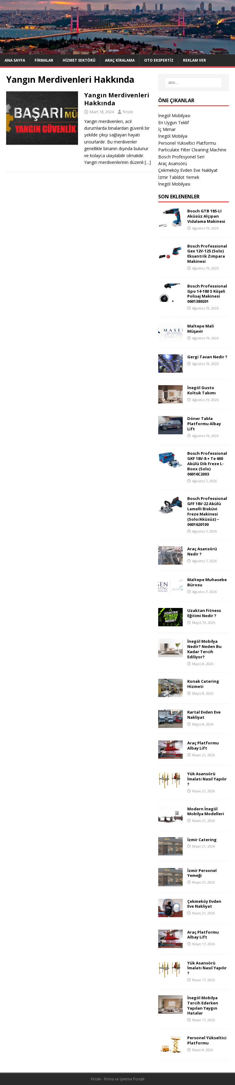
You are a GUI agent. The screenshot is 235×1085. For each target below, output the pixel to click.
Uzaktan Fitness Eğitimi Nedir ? (204, 613)
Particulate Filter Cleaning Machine (192, 150)
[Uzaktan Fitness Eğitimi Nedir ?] (170, 623)
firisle (128, 111)
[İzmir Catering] (170, 852)
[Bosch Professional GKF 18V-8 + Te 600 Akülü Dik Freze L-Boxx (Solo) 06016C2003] (170, 465)
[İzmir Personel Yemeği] (170, 882)
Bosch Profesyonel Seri (181, 157)
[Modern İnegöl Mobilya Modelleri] (170, 821)
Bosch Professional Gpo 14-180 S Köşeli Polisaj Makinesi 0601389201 (207, 293)
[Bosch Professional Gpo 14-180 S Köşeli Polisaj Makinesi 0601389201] (170, 298)
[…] (148, 162)
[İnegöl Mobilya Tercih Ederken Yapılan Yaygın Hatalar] (170, 1010)
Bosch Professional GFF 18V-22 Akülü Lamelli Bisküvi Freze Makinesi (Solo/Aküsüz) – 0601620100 (207, 511)
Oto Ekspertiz (158, 60)
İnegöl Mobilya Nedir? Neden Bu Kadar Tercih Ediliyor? (204, 649)
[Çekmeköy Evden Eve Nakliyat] (170, 913)
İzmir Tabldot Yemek (178, 177)
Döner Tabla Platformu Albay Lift (204, 424)
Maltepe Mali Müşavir (200, 328)
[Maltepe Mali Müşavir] (170, 338)
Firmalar (44, 60)
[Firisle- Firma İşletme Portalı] (117, 51)
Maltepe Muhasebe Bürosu (207, 582)
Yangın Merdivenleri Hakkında (116, 99)
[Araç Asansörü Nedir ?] (170, 561)
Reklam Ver (194, 60)
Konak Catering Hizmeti (203, 683)
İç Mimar (167, 129)
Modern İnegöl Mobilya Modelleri (205, 811)
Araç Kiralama (120, 60)
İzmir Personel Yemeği (202, 873)
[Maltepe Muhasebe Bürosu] (170, 592)
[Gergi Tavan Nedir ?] (170, 369)
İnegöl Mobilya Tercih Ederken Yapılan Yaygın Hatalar (202, 1005)
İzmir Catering (202, 839)
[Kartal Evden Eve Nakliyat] (170, 724)
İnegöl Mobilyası (174, 115)
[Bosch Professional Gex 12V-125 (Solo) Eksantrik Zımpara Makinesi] (170, 258)
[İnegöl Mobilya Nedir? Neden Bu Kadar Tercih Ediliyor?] (170, 653)
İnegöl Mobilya (172, 136)
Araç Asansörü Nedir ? (202, 551)
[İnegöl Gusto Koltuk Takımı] (170, 400)
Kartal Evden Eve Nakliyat (204, 714)
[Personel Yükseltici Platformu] (170, 1050)
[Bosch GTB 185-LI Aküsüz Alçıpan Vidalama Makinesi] (170, 223)
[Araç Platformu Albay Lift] (170, 755)
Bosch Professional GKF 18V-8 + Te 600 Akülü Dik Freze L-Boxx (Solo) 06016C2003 (207, 463)
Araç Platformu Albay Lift (203, 745)
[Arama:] (193, 83)
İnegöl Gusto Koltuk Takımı (201, 390)
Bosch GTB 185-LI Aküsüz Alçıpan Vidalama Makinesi (206, 216)
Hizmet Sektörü (79, 60)
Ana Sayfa (15, 60)
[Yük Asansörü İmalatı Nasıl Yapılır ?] (170, 786)
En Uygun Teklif (173, 122)
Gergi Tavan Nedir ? (207, 357)
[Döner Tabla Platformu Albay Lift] (170, 430)
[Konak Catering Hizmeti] (170, 693)
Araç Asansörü (172, 163)
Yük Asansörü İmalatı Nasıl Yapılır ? (207, 779)
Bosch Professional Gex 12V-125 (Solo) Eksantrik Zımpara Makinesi (207, 253)
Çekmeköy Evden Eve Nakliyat (188, 170)
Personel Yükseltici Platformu (187, 143)
